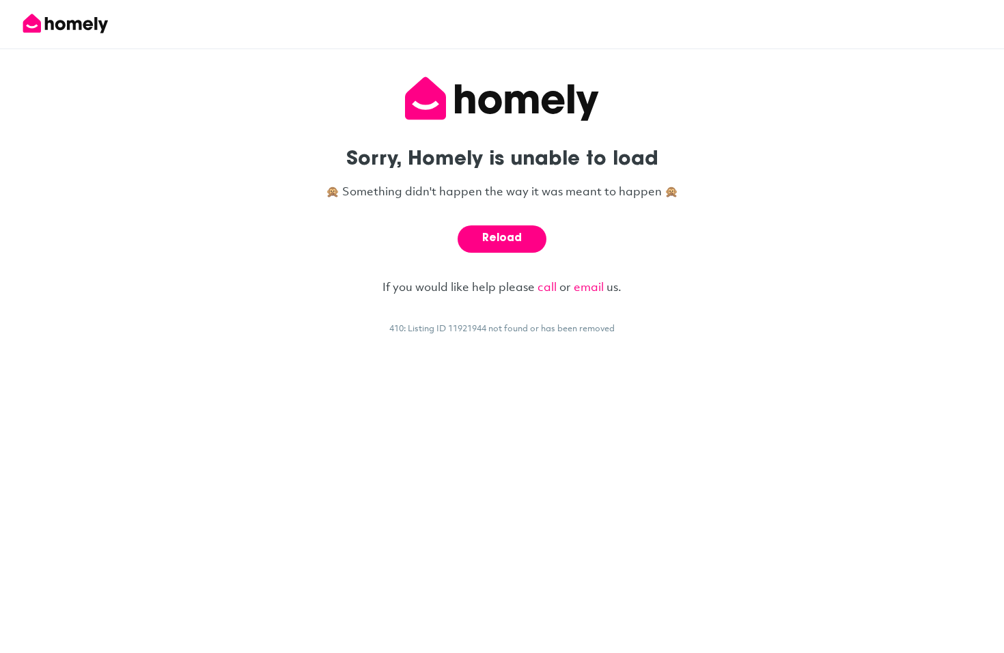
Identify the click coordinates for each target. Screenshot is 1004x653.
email (589, 286)
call (547, 286)
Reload (502, 239)
